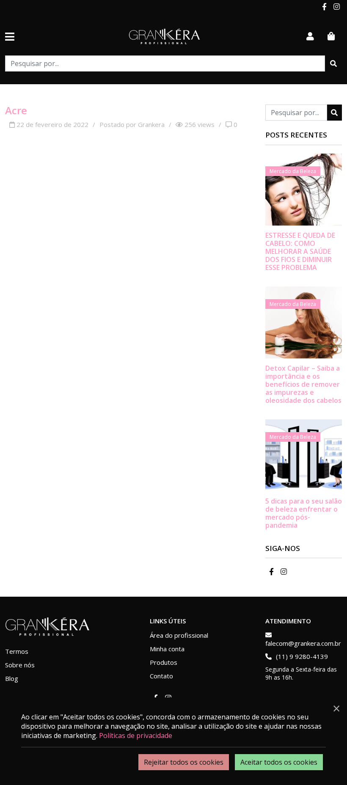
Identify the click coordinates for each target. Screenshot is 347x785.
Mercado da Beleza (293, 171)
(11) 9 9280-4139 (301, 656)
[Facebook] (324, 6)
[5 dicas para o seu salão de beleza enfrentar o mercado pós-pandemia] (303, 454)
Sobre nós (20, 665)
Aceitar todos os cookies (278, 762)
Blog (11, 678)
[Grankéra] (164, 36)
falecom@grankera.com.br (303, 643)
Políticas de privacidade (135, 735)
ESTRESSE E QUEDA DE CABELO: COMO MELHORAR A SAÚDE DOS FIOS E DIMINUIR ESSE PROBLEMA (300, 251)
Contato (161, 676)
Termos (16, 651)
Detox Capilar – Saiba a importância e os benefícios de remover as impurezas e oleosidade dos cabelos (303, 384)
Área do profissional (179, 635)
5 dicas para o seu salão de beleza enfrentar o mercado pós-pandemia (303, 513)
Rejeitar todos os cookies (183, 762)
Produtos (163, 662)
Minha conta (167, 649)
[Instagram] (336, 6)
